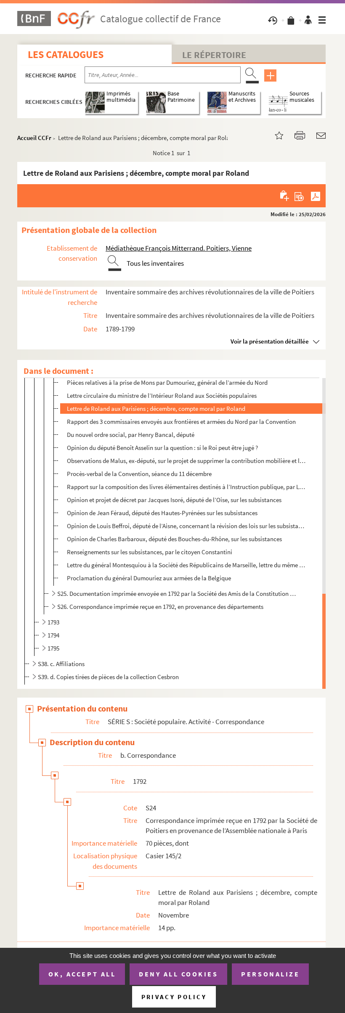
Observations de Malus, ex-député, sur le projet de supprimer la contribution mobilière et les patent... (186, 461)
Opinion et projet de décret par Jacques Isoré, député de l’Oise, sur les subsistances (174, 500)
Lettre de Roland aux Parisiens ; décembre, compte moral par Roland (156, 409)
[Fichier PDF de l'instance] (315, 195)
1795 (53, 648)
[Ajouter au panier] (285, 195)
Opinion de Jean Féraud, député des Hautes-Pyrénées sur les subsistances (162, 513)
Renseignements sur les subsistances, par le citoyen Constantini (149, 552)
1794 (53, 635)
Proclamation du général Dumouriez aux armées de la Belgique (149, 578)
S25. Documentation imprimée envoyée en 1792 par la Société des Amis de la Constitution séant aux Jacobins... (177, 594)
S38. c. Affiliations (61, 664)
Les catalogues (66, 54)
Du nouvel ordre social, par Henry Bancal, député (130, 435)
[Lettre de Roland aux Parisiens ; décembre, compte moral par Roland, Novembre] (274, 135)
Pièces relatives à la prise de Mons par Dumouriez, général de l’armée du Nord (167, 382)
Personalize (270, 974)
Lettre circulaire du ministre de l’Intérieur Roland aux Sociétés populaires (162, 395)
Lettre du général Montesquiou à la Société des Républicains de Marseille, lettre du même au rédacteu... (186, 565)
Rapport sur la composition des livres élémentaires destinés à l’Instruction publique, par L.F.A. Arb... (186, 487)
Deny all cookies (178, 974)
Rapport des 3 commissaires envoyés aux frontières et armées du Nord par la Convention (181, 422)
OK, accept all (82, 974)
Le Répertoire (214, 55)
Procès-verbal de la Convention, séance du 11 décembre (139, 474)
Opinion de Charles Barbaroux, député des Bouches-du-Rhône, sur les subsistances (174, 539)
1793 (53, 622)
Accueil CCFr (34, 138)
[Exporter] (299, 195)
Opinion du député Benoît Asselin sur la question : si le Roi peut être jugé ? (162, 448)
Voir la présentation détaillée (270, 341)
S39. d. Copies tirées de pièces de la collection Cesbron (108, 677)
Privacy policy (174, 997)
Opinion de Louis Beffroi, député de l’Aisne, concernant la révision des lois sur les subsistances (186, 526)
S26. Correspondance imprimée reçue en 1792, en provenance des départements (160, 607)
